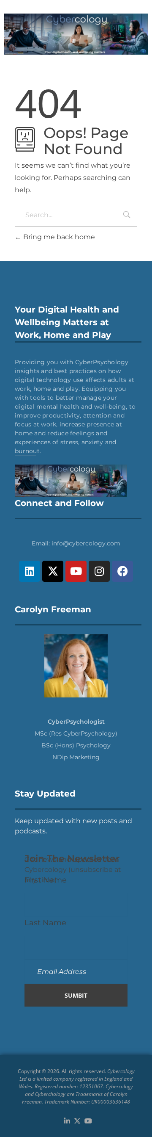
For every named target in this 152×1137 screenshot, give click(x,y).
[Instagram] (99, 571)
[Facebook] (122, 571)
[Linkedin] (29, 571)
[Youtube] (76, 571)
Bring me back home (58, 237)
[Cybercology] (76, 34)
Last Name (45, 922)
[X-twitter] (52, 571)
